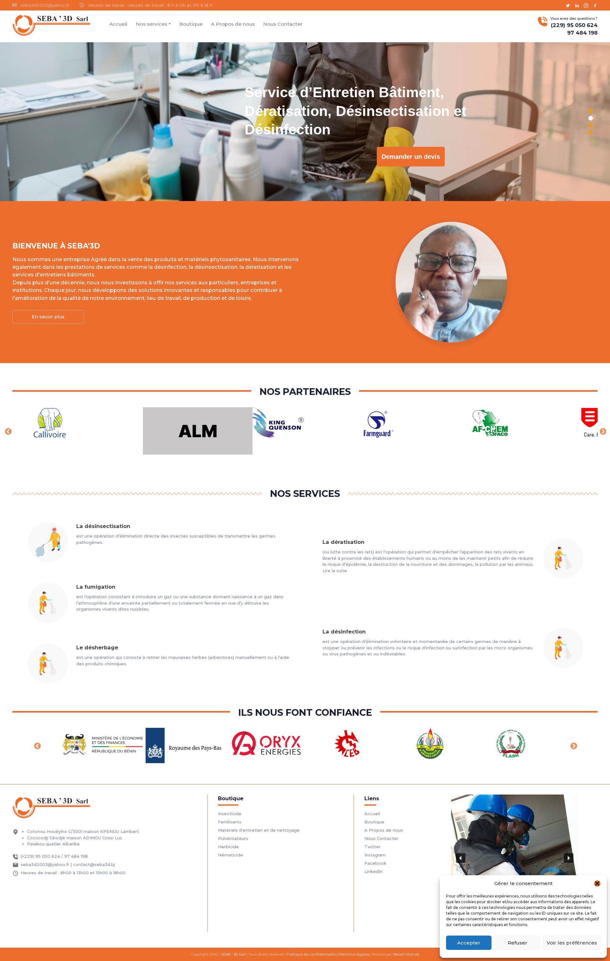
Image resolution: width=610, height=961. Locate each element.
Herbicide (228, 846)
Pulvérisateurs (233, 838)
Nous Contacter (282, 24)
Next (602, 431)
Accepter (468, 943)
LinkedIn (373, 871)
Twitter (372, 846)
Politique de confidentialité (311, 954)
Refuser (517, 943)
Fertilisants (229, 821)
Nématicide (230, 854)
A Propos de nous (233, 24)
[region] (305, 121)
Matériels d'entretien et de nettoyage (259, 830)
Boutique (191, 24)
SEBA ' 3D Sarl (233, 954)
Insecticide (229, 813)
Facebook (375, 863)
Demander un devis (411, 156)
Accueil (118, 24)
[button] (597, 883)
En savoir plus (48, 317)
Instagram (375, 854)
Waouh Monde (406, 954)
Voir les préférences (572, 943)
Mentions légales (353, 954)
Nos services (151, 24)
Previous (7, 431)
